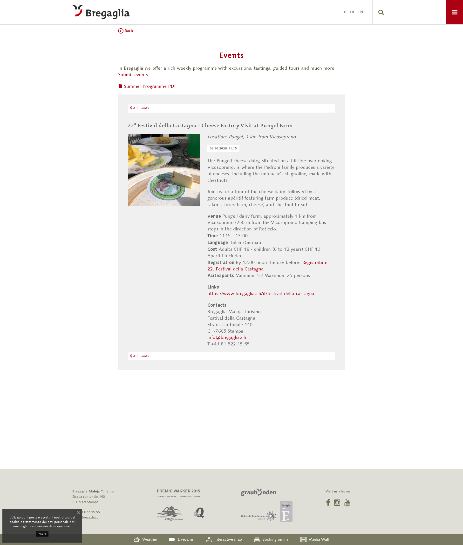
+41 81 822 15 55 (86, 512)
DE (352, 11)
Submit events (133, 74)
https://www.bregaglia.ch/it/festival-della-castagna (260, 293)
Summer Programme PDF (150, 86)
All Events (140, 108)
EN (360, 11)
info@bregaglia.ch (226, 337)
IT (345, 11)
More (42, 533)
